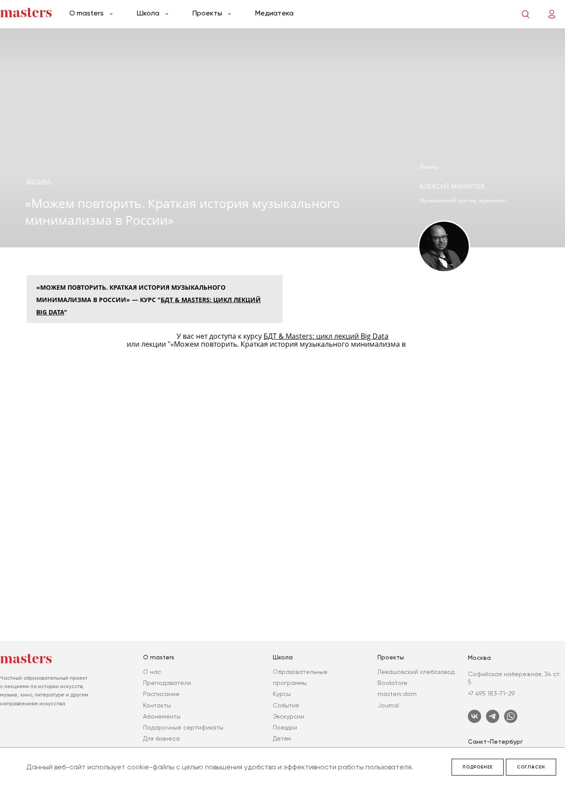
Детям (282, 738)
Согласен (531, 767)
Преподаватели (167, 682)
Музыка (39, 181)
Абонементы (162, 716)
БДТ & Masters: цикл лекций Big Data (326, 336)
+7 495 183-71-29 (491, 693)
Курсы (282, 693)
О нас (152, 671)
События (286, 705)
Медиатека (274, 13)
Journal (388, 705)
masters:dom (397, 693)
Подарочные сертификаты (183, 727)
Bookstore (392, 682)
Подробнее (478, 767)
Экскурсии (288, 716)
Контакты (157, 705)
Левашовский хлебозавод (416, 671)
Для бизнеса (161, 738)
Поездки (285, 727)
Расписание (161, 693)
